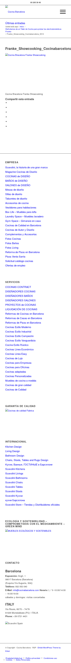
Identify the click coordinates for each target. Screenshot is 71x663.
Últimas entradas (15, 23)
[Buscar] (53, 11)
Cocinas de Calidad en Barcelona (23, 225)
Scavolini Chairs (14, 482)
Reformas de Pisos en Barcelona (23, 322)
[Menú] (61, 11)
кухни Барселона (15, 500)
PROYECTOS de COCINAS (20, 304)
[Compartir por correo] (9, 126)
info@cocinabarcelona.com (26, 590)
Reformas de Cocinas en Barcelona (24, 313)
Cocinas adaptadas (15, 371)
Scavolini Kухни (14, 495)
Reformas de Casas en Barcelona (23, 318)
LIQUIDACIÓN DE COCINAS (21, 309)
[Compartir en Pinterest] (9, 116)
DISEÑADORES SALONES (20, 300)
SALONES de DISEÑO (17, 185)
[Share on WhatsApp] (9, 112)
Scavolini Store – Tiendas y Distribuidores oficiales (32, 504)
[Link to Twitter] (38, 654)
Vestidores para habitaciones (20, 207)
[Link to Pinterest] (53, 654)
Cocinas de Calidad (15, 389)
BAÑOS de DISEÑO (16, 180)
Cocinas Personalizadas (18, 376)
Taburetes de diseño (16, 198)
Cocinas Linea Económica (19, 349)
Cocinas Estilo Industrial (18, 331)
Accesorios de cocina (17, 203)
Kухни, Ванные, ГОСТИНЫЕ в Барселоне (29, 464)
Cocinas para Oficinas (17, 367)
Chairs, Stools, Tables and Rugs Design (26, 460)
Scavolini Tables (14, 486)
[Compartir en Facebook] (9, 102)
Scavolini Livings (14, 473)
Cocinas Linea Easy (16, 353)
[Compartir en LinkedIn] (9, 121)
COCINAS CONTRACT (18, 287)
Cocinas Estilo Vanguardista (20, 340)
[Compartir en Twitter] (9, 107)
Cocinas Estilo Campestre (19, 336)
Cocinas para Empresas (18, 362)
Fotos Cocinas (13, 238)
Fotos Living (11, 247)
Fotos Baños (12, 243)
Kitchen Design (13, 446)
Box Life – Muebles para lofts (20, 212)
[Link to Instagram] (43, 654)
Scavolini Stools (13, 491)
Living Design (12, 451)
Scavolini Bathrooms (16, 477)
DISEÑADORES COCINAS (20, 291)
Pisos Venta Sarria (15, 256)
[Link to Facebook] (33, 654)
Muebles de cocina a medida (20, 380)
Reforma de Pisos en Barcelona (22, 252)
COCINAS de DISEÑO (17, 176)
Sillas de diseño (13, 194)
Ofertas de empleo (15, 265)
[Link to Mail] (63, 654)
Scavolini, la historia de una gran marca (26, 167)
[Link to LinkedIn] (58, 654)
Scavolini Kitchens (15, 469)
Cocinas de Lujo (14, 358)
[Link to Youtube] (48, 654)
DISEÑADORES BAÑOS (19, 295)
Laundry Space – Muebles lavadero (24, 216)
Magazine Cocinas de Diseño (21, 171)
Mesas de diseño (14, 189)
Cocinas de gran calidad (18, 385)
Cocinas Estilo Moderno (18, 327)
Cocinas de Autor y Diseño (19, 229)
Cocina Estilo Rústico (16, 345)
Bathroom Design (14, 455)
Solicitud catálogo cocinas (19, 261)
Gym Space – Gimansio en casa (23, 220)
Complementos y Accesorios (21, 234)
